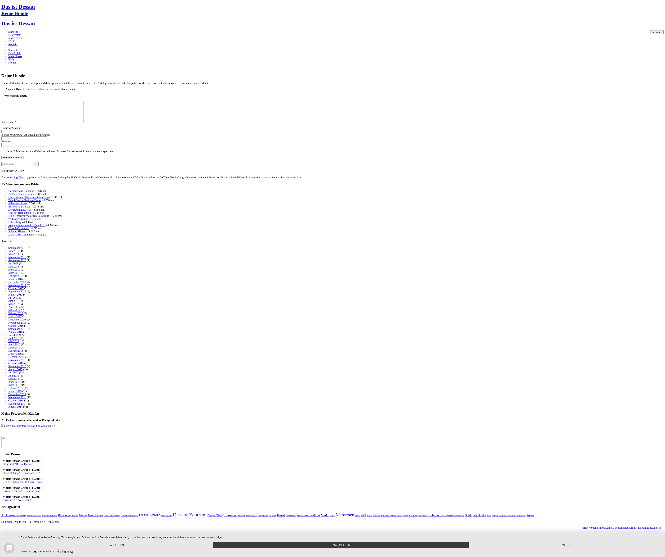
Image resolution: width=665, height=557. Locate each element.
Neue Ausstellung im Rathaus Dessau (21, 482)
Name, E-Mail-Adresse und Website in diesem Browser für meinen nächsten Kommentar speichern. (60, 151)
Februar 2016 (15, 350)
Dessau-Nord (29, 89)
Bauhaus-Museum (49, 515)
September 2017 (17, 291)
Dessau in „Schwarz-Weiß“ (16, 500)
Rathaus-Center (395, 515)
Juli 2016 (13, 335)
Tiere (489, 515)
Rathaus (385, 515)
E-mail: (26, 134)
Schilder (42, 89)
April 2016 (14, 344)
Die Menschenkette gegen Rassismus (28, 215)
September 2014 (17, 403)
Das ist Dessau (18, 7)
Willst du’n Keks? (18, 219)
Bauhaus (37, 515)
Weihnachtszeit (507, 515)
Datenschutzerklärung (624, 527)
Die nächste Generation (21, 234)
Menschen (345, 514)
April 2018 (14, 269)
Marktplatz (328, 515)
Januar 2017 (15, 316)
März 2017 (14, 310)
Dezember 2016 (17, 319)
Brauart (75, 516)
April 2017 (14, 307)
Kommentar (8, 122)
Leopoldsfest (291, 515)
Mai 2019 (13, 254)
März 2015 (14, 384)
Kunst (281, 515)
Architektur (8, 515)
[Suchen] (36, 164)
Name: (11, 127)
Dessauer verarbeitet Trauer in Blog (20, 491)
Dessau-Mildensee (129, 515)
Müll (363, 515)
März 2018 (14, 272)
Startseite (13, 31)
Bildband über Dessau (20, 194)
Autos (30, 515)
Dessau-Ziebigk (216, 515)
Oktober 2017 (16, 288)
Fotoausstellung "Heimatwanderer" (20, 473)
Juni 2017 (13, 300)
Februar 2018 (15, 275)
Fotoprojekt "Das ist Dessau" (17, 464)
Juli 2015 (13, 372)
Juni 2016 (13, 338)
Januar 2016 (15, 353)
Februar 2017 (15, 313)
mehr (565, 545)
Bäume (83, 515)
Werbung (521, 515)
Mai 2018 (13, 266)
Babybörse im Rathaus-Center (24, 200)
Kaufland (272, 515)
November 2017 (17, 285)
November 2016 (17, 322)
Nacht (369, 515)
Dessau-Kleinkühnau (112, 516)
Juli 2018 (13, 263)
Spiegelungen (458, 516)
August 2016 (15, 331)
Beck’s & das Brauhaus (21, 190)
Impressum (604, 527)
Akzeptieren (341, 545)
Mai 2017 (13, 303)
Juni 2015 (13, 375)
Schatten (413, 515)
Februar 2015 (15, 388)
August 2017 (15, 294)
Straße (482, 515)
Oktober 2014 (16, 400)
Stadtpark (471, 515)
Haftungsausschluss (649, 527)
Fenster (241, 515)
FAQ (11, 41)
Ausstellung (21, 515)
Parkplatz (376, 516)
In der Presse (15, 38)
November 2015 (17, 360)
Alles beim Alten (17, 203)
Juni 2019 (13, 251)
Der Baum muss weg (19, 209)
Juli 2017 (13, 297)
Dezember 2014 (17, 394)
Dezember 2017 (17, 282)
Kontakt (12, 44)
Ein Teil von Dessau (19, 206)
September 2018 (17, 260)
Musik (357, 516)
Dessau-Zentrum (190, 514)
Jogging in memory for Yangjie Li (26, 225)
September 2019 (17, 247)
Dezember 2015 (17, 356)
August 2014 (15, 406)
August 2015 (15, 369)
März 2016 (14, 347)
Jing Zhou (19, 177)
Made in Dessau (304, 515)
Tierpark (495, 515)
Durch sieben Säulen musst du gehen (28, 197)
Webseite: (6, 141)
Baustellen (65, 515)
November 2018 (17, 257)
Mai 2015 (13, 378)
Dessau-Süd (166, 515)
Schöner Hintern (17, 231)
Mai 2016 (13, 341)
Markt (316, 515)
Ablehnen (117, 545)
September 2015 (17, 366)
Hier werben (590, 527)
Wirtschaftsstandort (18, 228)
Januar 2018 (15, 279)
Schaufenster (423, 515)
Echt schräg (14, 222)
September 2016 (17, 328)
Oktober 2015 (16, 363)
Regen (405, 516)
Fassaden (231, 515)
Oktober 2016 (16, 325)
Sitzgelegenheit (446, 515)
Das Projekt (14, 34)
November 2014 (17, 397)
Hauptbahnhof (251, 516)
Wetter (530, 515)
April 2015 (14, 381)
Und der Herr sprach (19, 212)
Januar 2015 (15, 391)
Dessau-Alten (95, 515)
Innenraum (263, 515)
